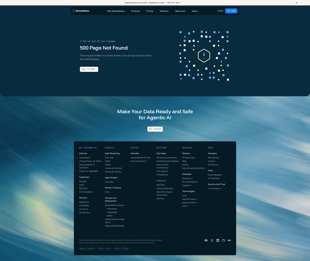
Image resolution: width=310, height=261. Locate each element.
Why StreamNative (88, 148)
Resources (187, 148)
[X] (211, 240)
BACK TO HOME (88, 69)
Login (220, 11)
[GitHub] (223, 240)
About (210, 148)
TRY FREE (231, 11)
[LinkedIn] (217, 240)
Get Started (155, 129)
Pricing (134, 148)
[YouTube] (206, 240)
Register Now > (174, 3)
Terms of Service (87, 248)
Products (109, 148)
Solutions (161, 148)
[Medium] (229, 240)
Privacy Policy (104, 248)
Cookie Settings (121, 248)
